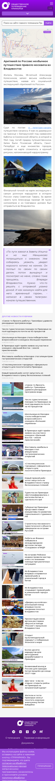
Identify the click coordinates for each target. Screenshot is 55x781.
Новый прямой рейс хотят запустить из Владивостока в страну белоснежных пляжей (26, 374)
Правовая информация (37, 738)
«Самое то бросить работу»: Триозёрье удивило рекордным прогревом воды (27, 322)
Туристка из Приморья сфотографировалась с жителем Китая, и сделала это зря (37, 496)
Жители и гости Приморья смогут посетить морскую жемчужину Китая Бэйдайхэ (34, 700)
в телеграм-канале (39, 127)
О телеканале (13, 738)
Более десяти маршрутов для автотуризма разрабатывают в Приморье (34, 654)
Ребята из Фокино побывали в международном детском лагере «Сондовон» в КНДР (35, 543)
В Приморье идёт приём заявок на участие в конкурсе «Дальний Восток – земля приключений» (25, 348)
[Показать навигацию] (51, 3)
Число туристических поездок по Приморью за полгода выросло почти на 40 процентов (26, 330)
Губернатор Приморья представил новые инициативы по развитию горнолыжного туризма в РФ (38, 512)
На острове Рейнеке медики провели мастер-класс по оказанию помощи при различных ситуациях (38, 559)
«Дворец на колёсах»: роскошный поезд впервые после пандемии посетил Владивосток (36, 607)
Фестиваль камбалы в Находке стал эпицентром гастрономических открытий (27, 357)
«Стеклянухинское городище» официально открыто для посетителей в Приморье (24, 365)
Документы (27, 743)
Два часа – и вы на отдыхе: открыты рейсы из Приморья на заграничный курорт (37, 684)
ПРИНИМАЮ (44, 766)
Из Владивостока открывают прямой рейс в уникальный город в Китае (37, 591)
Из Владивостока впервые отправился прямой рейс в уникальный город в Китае (36, 576)
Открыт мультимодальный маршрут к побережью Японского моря (37, 638)
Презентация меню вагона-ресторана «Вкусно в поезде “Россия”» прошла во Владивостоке (36, 623)
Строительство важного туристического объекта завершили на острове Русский (38, 527)
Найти (48, 23)
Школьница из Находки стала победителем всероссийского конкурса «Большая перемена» (27, 338)
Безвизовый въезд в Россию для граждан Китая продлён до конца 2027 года (38, 670)
